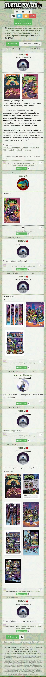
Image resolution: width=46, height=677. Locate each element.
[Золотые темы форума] (26, 16)
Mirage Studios (24, 661)
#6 (33, 408)
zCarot (12, 657)
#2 (33, 172)
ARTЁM (7, 395)
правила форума (22, 670)
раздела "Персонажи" (25, 377)
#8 (33, 598)
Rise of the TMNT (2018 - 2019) (25, 33)
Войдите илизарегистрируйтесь (23, 22)
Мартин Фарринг (11, 431)
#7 (33, 444)
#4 (33, 273)
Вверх (38, 653)
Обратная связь (11, 653)
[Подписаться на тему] (21, 637)
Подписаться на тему (31, 44)
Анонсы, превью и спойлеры (17, 36)
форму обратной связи (33, 674)
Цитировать (22, 168)
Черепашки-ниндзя (16, 28)
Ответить (13, 44)
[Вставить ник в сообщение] (28, 168)
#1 (33, 51)
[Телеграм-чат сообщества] (19, 16)
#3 (33, 238)
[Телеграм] (23, 227)
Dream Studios (27, 57)
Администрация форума (26, 653)
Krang (35, 651)
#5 (33, 372)
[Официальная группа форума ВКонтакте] (13, 16)
